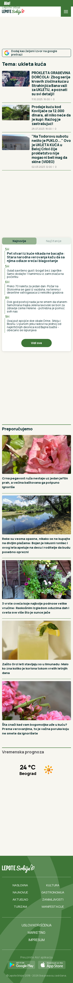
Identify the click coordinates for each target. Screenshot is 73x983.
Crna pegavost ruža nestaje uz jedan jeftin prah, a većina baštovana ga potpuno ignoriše (35, 482)
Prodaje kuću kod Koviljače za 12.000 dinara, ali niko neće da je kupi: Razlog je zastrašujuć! (51, 115)
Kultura (52, 885)
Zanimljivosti (52, 899)
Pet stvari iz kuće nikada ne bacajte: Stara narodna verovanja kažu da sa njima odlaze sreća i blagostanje (36, 257)
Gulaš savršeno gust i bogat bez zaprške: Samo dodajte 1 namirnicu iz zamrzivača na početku (35, 273)
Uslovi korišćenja (37, 925)
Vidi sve (36, 343)
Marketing (36, 932)
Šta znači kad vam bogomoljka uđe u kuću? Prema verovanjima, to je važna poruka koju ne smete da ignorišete (35, 728)
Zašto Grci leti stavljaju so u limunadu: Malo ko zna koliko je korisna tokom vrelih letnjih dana (35, 668)
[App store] (51, 965)
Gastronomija (52, 892)
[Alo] (6, 3)
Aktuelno (20, 899)
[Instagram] (55, 868)
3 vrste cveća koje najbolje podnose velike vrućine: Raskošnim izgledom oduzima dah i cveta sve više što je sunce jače (35, 607)
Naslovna (20, 885)
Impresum (37, 939)
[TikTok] (47, 868)
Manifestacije (53, 906)
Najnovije (20, 892)
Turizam (20, 906)
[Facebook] (38, 868)
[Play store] (21, 965)
